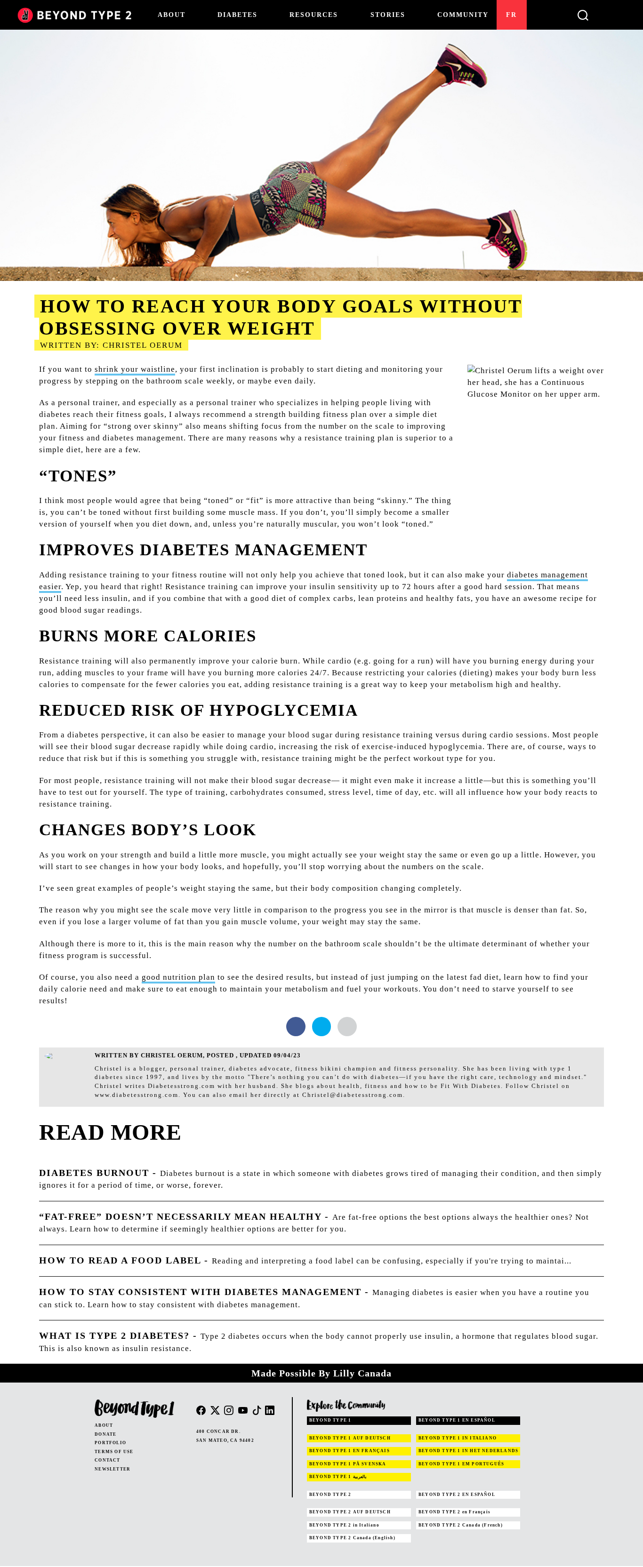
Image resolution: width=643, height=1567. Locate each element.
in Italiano (344, 1525)
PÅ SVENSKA (347, 1464)
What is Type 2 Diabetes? (114, 1335)
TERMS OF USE (114, 1451)
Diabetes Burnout (94, 1172)
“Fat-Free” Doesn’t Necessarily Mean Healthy (180, 1216)
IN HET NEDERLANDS (468, 1450)
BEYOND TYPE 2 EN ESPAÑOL (456, 1494)
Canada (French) (460, 1525)
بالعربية (338, 1476)
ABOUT (104, 1425)
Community (463, 14)
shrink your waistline (135, 369)
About (171, 14)
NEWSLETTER (112, 1469)
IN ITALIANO (457, 1438)
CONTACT (107, 1460)
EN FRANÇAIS (349, 1450)
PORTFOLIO (110, 1442)
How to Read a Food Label (120, 1260)
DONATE (105, 1434)
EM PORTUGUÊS (461, 1464)
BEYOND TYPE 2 (330, 1494)
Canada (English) (352, 1537)
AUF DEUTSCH (350, 1438)
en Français (454, 1512)
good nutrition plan (178, 977)
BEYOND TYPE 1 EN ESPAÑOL (456, 1420)
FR (511, 14)
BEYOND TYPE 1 (330, 1420)
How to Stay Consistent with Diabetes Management (200, 1292)
